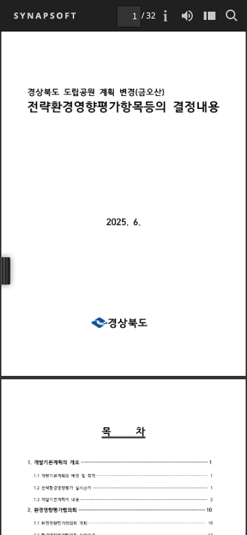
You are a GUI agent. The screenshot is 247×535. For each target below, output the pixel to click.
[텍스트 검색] (231, 15)
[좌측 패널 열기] (209, 15)
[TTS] (187, 15)
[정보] (165, 15)
